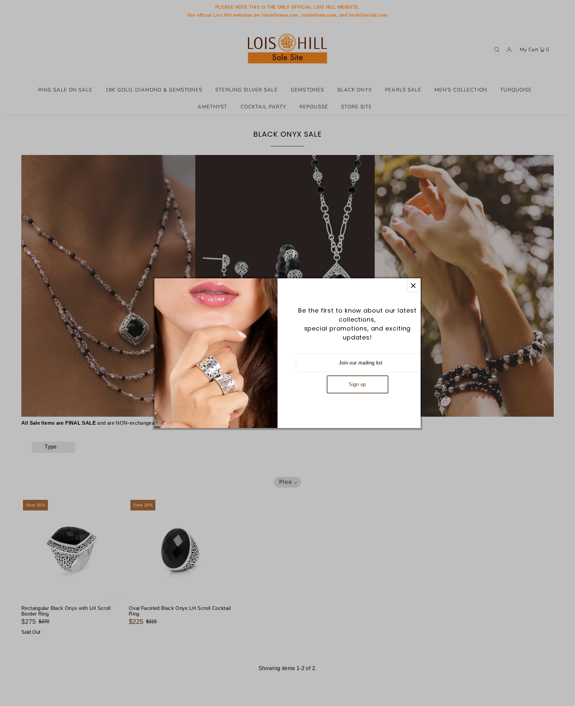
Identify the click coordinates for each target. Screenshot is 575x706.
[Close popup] (413, 286)
